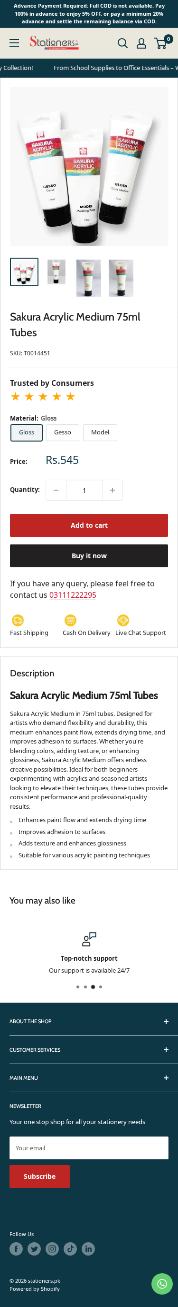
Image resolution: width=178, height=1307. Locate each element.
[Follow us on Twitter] (34, 1249)
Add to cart (89, 525)
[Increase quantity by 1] (112, 490)
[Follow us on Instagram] (52, 1249)
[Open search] (123, 43)
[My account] (141, 43)
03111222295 (72, 595)
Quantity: (25, 489)
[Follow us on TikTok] (70, 1249)
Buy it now (89, 555)
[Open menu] (14, 43)
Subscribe (40, 1176)
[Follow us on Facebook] (16, 1249)
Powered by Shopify (34, 1288)
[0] (161, 43)
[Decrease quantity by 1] (56, 490)
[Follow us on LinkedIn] (88, 1249)
